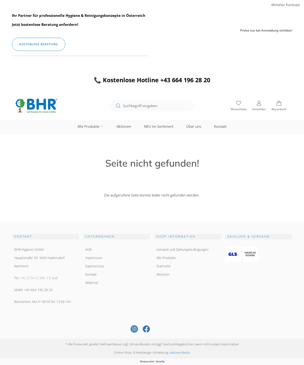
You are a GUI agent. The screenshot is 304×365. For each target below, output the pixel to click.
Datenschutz (94, 266)
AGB (88, 249)
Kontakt (220, 126)
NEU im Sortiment (158, 126)
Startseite (163, 266)
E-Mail (53, 278)
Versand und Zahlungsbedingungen (182, 249)
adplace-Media (180, 352)
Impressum (93, 258)
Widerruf (91, 282)
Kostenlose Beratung (38, 44)
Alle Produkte (88, 126)
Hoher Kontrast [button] (287, 4)
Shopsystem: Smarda (152, 361)
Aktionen (124, 126)
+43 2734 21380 (32, 278)
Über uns (193, 126)
